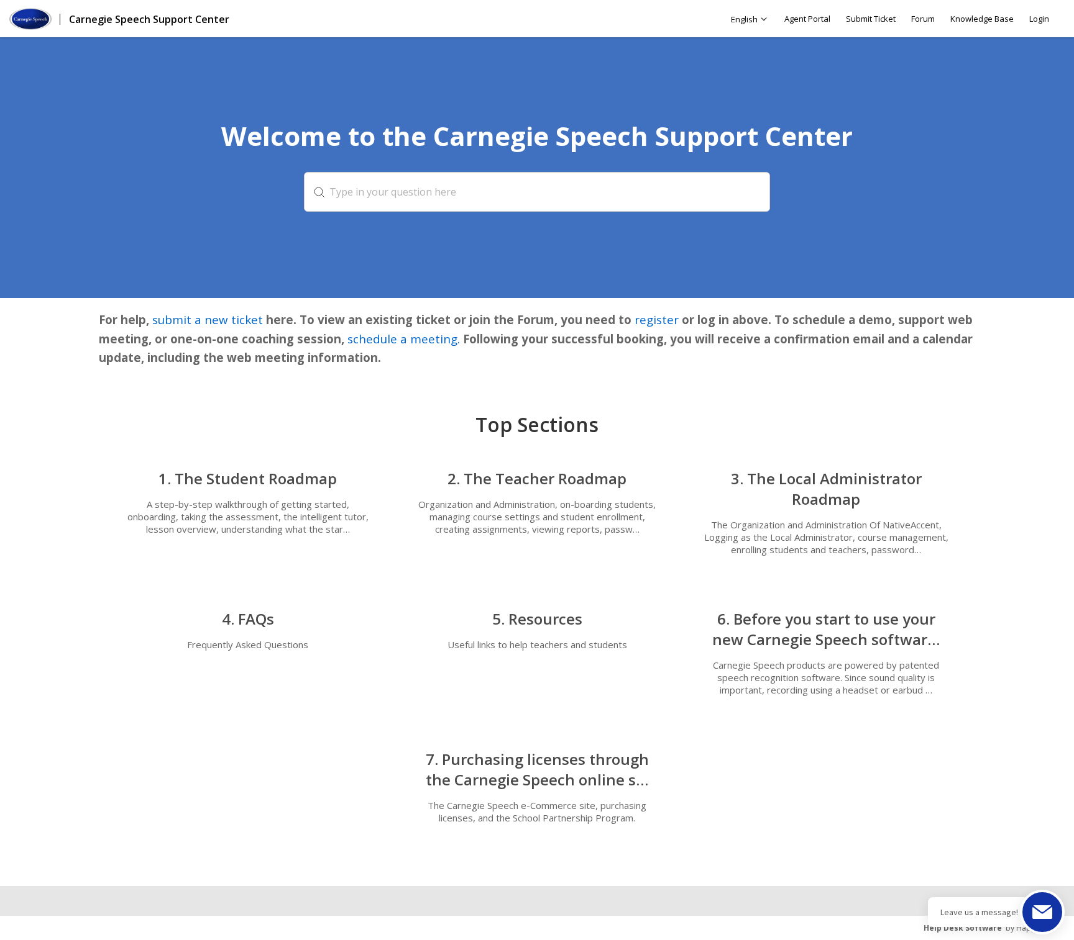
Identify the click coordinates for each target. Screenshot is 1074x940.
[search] (537, 192)
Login (1039, 18)
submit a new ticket (206, 319)
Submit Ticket (871, 18)
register (657, 319)
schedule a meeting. (403, 338)
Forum (923, 18)
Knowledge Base (982, 18)
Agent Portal (807, 18)
